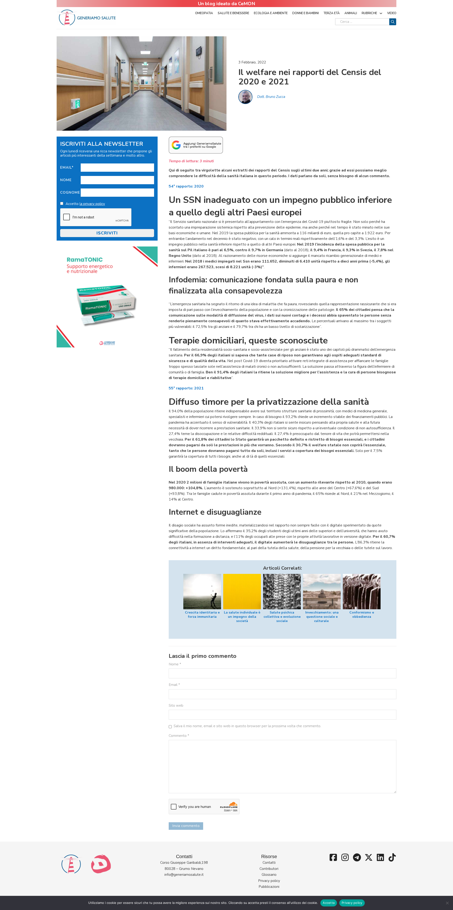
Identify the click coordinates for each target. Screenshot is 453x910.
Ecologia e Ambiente (271, 13)
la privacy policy (92, 203)
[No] (447, 903)
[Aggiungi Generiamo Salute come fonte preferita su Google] (196, 144)
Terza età (331, 13)
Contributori (269, 868)
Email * (174, 684)
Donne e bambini (305, 13)
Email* (67, 167)
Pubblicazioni (269, 886)
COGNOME (70, 192)
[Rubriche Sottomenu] (380, 13)
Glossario (269, 874)
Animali (350, 13)
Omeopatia (204, 13)
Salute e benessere (233, 13)
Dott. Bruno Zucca (271, 96)
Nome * (175, 664)
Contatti (269, 862)
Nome (66, 180)
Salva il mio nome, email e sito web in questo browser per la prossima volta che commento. (247, 726)
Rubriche (369, 13)
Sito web (176, 705)
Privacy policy (269, 880)
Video (391, 13)
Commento (179, 735)
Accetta (329, 903)
